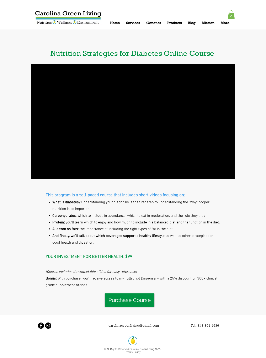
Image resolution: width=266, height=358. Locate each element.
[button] (231, 14)
